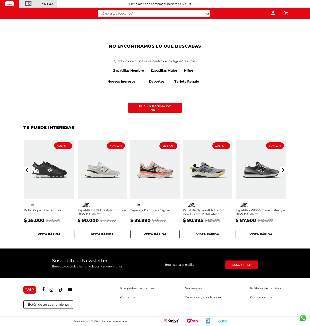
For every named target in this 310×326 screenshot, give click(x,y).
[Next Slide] (283, 170)
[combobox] (154, 13)
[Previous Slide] (27, 170)
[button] (49, 233)
